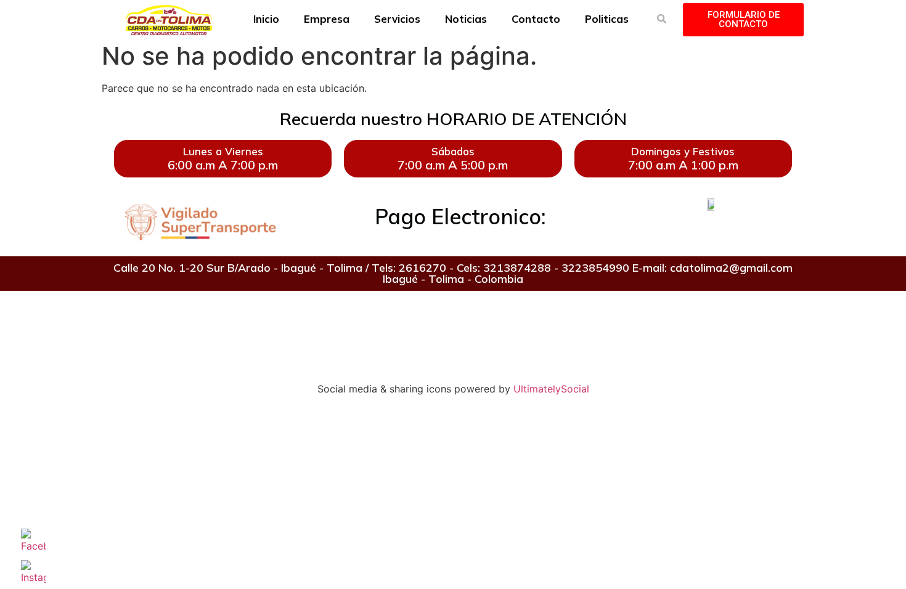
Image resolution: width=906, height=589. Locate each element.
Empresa (326, 18)
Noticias (466, 18)
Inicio (266, 18)
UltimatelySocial (551, 389)
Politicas (607, 18)
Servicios (397, 18)
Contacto (536, 18)
